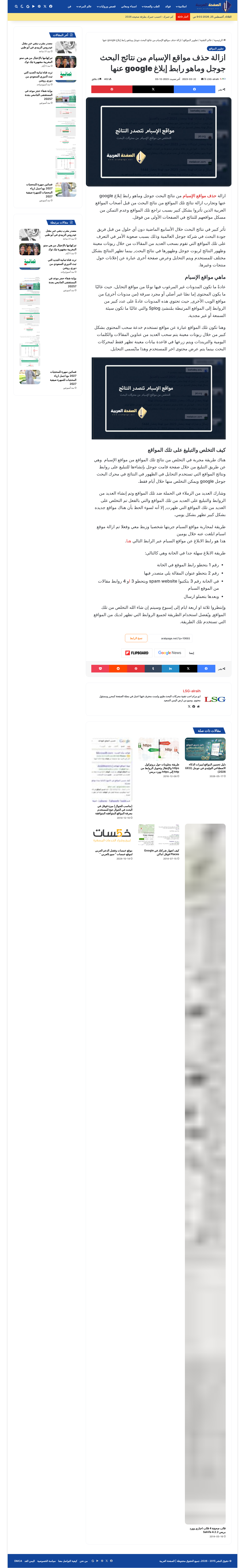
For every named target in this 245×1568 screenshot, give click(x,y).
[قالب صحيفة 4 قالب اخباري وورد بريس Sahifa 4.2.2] (205, 1174)
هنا (128, 540)
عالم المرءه (85, 6)
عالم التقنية (206, 40)
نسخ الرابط (136, 638)
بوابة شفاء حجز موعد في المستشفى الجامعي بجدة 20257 (38, 94)
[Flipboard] (136, 653)
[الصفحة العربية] (214, 6)
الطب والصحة (152, 6)
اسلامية (182, 6)
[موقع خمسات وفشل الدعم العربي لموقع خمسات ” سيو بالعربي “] (112, 835)
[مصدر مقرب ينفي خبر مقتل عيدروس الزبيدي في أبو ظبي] (65, 47)
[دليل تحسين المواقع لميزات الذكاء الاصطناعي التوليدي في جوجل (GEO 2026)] (205, 749)
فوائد (168, 6)
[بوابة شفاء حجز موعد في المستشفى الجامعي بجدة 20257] (65, 134)
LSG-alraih (213, 79)
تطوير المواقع (190, 40)
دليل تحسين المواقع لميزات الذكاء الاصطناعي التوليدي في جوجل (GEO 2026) (205, 768)
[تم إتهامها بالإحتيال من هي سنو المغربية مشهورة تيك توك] (65, 62)
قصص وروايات (107, 6)
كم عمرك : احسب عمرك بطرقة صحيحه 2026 (150, 16)
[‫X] (189, 706)
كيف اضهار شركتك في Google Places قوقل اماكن (161, 852)
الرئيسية (218, 40)
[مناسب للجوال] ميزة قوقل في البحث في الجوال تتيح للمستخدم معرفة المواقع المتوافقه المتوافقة (113, 809)
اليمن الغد (29, 1560)
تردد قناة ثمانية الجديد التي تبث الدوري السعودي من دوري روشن (38, 76)
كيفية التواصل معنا (67, 1560)
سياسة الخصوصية (46, 1560)
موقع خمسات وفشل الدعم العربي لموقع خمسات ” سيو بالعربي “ (113, 852)
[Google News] (169, 653)
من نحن (84, 1560)
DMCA (18, 1560)
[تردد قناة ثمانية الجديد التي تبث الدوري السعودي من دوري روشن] (65, 76)
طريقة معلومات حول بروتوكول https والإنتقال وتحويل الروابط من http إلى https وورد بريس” (160, 768)
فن (69, 6)
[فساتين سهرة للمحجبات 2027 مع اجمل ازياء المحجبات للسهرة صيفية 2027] (65, 189)
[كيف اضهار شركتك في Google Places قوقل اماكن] (158, 835)
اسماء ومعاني (129, 6)
